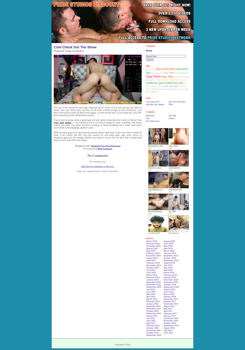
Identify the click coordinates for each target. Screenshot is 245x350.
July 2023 (150, 270)
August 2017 (169, 306)
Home (149, 50)
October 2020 (152, 333)
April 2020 (168, 248)
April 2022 (150, 296)
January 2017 (170, 316)
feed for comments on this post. (97, 166)
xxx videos (151, 91)
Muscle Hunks (157, 86)
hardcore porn (155, 83)
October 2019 (170, 258)
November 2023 (153, 265)
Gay (103, 146)
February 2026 (153, 243)
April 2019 (168, 270)
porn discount (171, 86)
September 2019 (171, 260)
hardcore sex (174, 83)
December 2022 (153, 282)
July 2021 (150, 318)
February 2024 (153, 263)
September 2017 (171, 304)
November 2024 (153, 255)
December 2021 (153, 306)
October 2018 (170, 284)
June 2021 (151, 321)
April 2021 (150, 323)
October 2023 (152, 268)
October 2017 (170, 301)
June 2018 (168, 292)
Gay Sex (167, 76)
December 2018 (171, 280)
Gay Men (169, 72)
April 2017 (168, 311)
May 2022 (150, 294)
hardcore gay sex (178, 80)
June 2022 (151, 292)
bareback (150, 69)
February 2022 (153, 301)
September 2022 (153, 287)
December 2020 (153, 330)
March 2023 (151, 275)
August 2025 (152, 248)
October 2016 (170, 323)
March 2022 (151, 299)
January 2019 (170, 277)
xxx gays (185, 89)
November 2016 (171, 321)
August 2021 (152, 316)
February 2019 (170, 275)
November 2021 (153, 308)
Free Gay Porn (152, 102)
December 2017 (171, 299)
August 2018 (169, 289)
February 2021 (153, 325)
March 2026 (151, 241)
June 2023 (151, 272)
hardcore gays (162, 80)
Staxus (172, 118)
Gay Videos (180, 77)
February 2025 (153, 253)
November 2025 (153, 246)
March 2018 (169, 294)
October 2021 (152, 311)
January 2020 (170, 253)
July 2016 (168, 330)
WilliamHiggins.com (172, 89)
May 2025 (150, 251)
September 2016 (171, 325)
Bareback (96, 146)
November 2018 (171, 282)
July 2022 (150, 289)
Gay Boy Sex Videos (155, 104)
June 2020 (168, 243)
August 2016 (169, 328)
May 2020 (168, 246)
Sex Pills (172, 115)
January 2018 (170, 296)
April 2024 (150, 260)
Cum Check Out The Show (75, 47)
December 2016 (171, 318)
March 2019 (169, 272)
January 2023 (152, 280)
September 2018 (171, 287)
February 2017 (170, 313)
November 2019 (171, 255)
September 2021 (153, 313)
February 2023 (153, 277)
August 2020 (169, 241)
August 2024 (152, 258)
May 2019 (168, 268)
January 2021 (152, 328)
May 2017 (168, 308)
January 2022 (152, 304)
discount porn (166, 69)
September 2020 (153, 335)
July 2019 (168, 265)
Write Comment (105, 149)
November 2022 (153, 284)
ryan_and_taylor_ (63, 122)
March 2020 (169, 251)
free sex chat (157, 73)
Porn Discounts (113, 146)
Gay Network (181, 73)
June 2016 (168, 333)
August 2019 (169, 263)
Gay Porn (153, 76)
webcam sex (157, 89)
